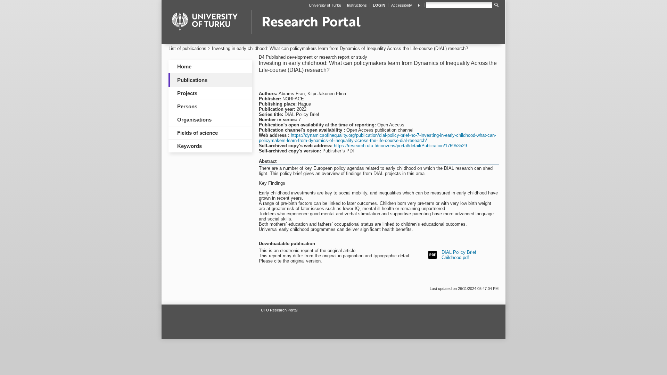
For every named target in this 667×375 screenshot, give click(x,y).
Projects (187, 93)
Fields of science (197, 133)
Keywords (189, 146)
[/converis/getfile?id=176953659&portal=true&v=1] (432, 254)
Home (184, 66)
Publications (192, 80)
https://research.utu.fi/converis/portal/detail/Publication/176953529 (400, 145)
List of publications (187, 48)
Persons (187, 106)
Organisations (194, 120)
